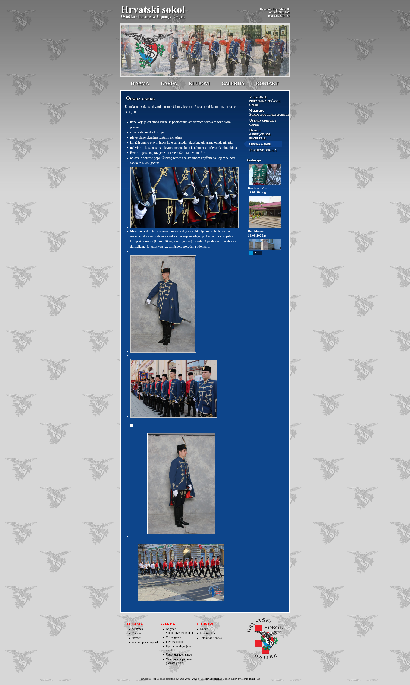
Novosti (136, 638)
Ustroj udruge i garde (262, 122)
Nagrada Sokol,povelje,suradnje (265, 112)
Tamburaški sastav (211, 638)
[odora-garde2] (183, 304)
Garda (169, 83)
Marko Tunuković (250, 678)
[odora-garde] (183, 197)
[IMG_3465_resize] (183, 388)
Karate (204, 629)
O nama (140, 83)
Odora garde (260, 144)
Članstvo (137, 633)
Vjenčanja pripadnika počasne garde (264, 101)
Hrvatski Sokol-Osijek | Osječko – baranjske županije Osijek (153, 12)
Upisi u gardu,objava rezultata (260, 134)
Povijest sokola (262, 150)
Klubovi (199, 83)
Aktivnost (138, 629)
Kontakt (267, 83)
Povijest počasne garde (145, 642)
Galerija (232, 83)
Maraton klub (208, 633)
